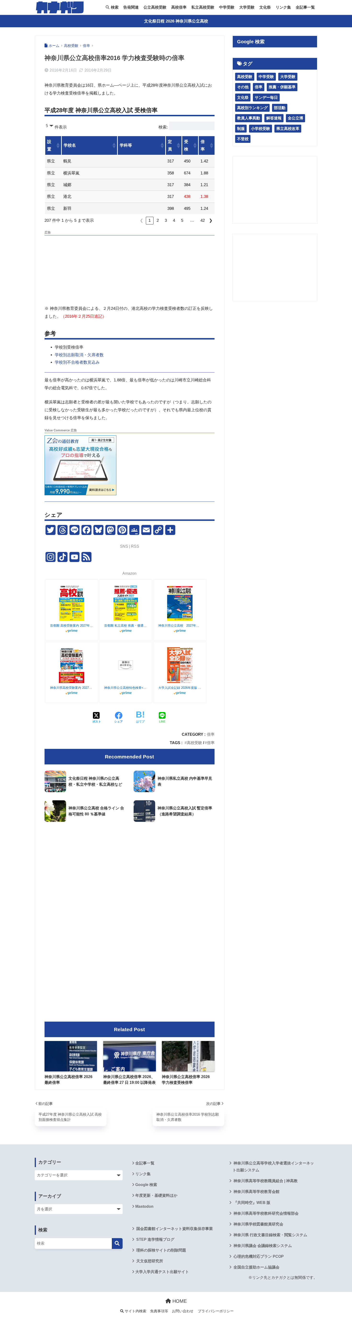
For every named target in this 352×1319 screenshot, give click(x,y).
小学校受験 (260, 129)
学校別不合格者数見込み (77, 362)
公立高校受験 (154, 7)
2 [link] (158, 220)
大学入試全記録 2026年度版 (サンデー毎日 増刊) (179, 688)
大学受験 (247, 7)
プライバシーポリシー (216, 1311)
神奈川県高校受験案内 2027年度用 (71, 688)
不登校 (243, 139)
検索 (114, 7)
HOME (179, 1301)
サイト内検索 (135, 1311)
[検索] (117, 1243)
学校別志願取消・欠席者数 (79, 355)
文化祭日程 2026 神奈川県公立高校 (176, 21)
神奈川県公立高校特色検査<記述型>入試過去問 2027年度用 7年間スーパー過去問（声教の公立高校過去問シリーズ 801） (125, 688)
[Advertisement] (130, 271)
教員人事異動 (248, 118)
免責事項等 (159, 1311)
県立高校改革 (287, 129)
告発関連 (131, 7)
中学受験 (226, 7)
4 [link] (174, 220)
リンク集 (283, 7)
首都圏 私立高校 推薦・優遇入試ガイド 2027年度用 (125, 625)
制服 (241, 129)
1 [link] (149, 220)
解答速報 (274, 118)
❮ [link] (141, 220)
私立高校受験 (202, 7)
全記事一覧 (305, 7)
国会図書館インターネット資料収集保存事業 (174, 1229)
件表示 (61, 127)
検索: (163, 127)
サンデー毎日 (266, 97)
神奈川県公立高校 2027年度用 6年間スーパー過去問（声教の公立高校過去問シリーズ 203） (179, 625)
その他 (243, 87)
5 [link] (182, 220)
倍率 (211, 734)
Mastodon (144, 1206)
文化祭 (265, 7)
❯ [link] (210, 220)
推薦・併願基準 (282, 87)
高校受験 (194, 742)
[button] (57, 145)
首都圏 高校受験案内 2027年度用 (71, 625)
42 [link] (202, 220)
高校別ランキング (252, 108)
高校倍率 (179, 7)
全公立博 (295, 118)
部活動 (279, 108)
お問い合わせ (182, 1311)
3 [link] (166, 220)
